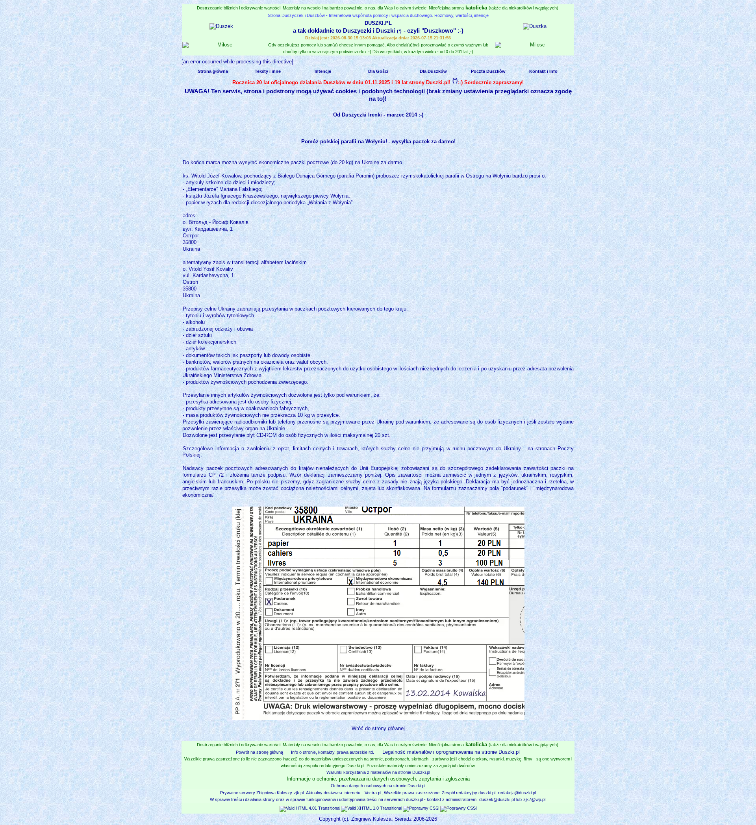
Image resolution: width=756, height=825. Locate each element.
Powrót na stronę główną (259, 752)
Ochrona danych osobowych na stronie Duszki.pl (378, 785)
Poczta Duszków (488, 71)
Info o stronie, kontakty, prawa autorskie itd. (332, 752)
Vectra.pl (373, 792)
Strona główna (213, 71)
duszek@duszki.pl (497, 799)
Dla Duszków (433, 71)
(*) (399, 31)
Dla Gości (378, 71)
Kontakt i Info (543, 71)
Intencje (323, 71)
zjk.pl (299, 792)
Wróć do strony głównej (378, 728)
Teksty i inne (268, 71)
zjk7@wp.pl (534, 799)
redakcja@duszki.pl (517, 792)
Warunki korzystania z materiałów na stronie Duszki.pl (378, 772)
